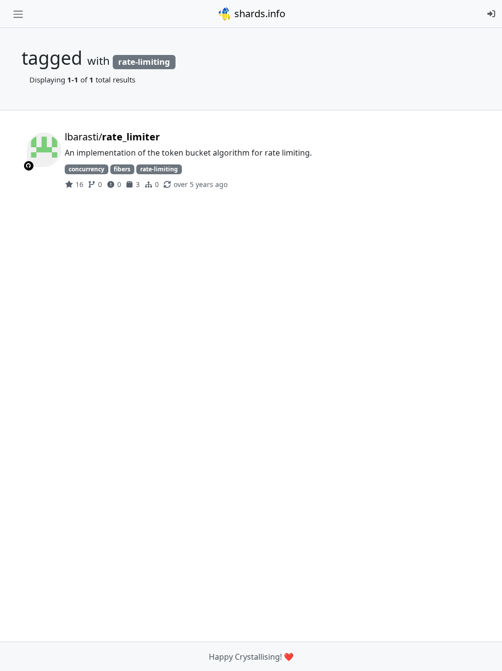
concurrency (86, 169)
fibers (122, 169)
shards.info (258, 13)
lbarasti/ (112, 136)
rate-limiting (159, 169)
